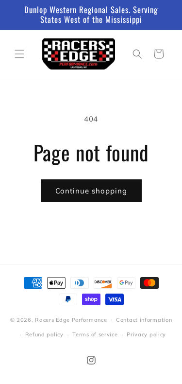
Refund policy (44, 334)
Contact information (144, 319)
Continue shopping (91, 190)
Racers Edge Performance (71, 319)
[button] (19, 54)
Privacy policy (146, 334)
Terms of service (94, 334)
